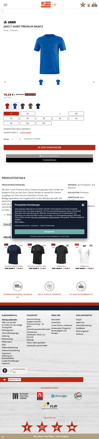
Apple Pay (80, 322)
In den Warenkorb (49, 147)
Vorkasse (79, 334)
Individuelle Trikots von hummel (36, 335)
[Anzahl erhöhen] (20, 139)
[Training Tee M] (61, 257)
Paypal (79, 319)
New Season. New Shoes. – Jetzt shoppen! (51, 436)
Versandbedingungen (10, 333)
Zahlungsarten (8, 330)
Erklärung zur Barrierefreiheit (8, 357)
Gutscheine (55, 322)
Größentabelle (25, 132)
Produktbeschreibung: (13, 185)
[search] (49, 11)
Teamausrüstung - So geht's (35, 325)
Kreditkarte (80, 328)
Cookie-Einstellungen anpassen (10, 362)
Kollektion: (74, 192)
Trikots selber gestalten (36, 343)
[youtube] (72, 426)
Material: (72, 185)
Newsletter (55, 319)
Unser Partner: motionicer (61, 325)
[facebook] (27, 426)
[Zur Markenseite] (10, 22)
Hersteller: (74, 197)
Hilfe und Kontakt (9, 322)
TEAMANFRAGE (49, 160)
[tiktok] (57, 426)
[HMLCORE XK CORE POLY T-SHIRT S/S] (14, 257)
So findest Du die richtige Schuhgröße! (12, 326)
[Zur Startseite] (49, 4)
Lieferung (5, 336)
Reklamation (7, 342)
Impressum (6, 353)
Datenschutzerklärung (11, 350)
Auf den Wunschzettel (50, 156)
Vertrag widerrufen (9, 319)
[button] (5, 4)
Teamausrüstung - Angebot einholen (34, 320)
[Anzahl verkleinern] (12, 139)
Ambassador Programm (61, 328)
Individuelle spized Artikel (37, 345)
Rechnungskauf (82, 331)
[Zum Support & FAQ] (83, 4)
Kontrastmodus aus (19, 370)
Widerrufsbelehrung (10, 347)
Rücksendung (7, 339)
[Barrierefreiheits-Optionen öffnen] (5, 371)
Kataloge (30, 340)
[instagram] (42, 426)
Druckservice (32, 332)
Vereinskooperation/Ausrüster (38, 329)
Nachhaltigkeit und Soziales (58, 332)
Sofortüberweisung (83, 325)
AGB (4, 344)
